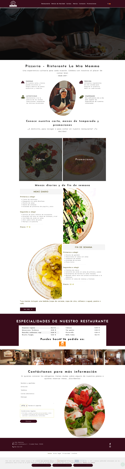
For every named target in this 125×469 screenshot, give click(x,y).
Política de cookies (89, 462)
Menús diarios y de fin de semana (62, 185)
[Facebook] (110, 444)
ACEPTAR (83, 465)
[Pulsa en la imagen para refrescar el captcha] (23, 405)
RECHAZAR (62, 465)
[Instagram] (110, 447)
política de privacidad (41, 413)
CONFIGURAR (41, 465)
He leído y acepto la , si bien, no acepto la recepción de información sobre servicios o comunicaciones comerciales (37, 414)
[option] (40, 331)
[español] (110, 3)
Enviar (28, 421)
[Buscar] (108, 4)
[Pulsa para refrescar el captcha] (26, 405)
